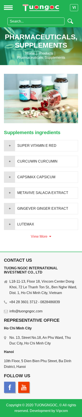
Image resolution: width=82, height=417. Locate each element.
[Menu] (6, 7)
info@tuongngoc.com (25, 311)
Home (30, 53)
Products (46, 53)
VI (74, 7)
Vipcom (62, 411)
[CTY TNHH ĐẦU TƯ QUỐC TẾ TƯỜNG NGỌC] (41, 7)
